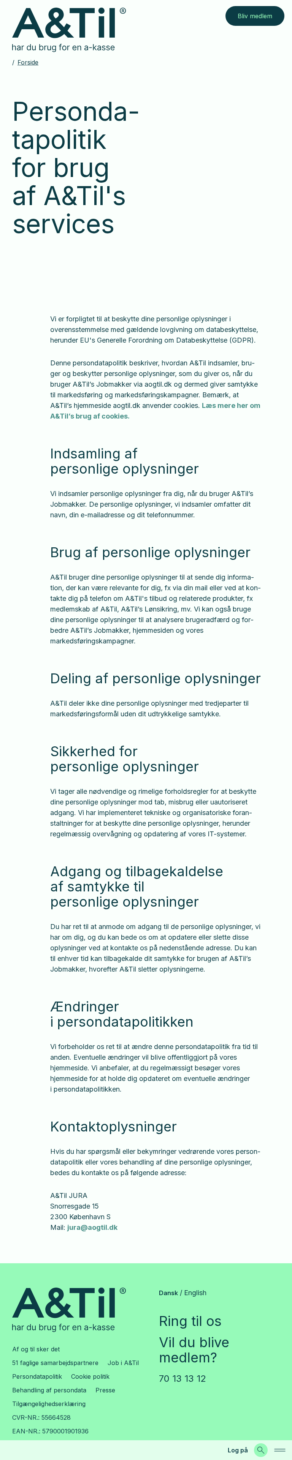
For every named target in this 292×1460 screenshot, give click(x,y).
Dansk (168, 1293)
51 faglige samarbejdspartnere (55, 1363)
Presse (105, 1390)
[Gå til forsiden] (75, 30)
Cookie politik (90, 1376)
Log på (238, 1450)
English (195, 1293)
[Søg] (261, 1450)
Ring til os (190, 1321)
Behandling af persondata (49, 1390)
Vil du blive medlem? (194, 1350)
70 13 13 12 (182, 1378)
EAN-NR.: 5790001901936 (50, 1431)
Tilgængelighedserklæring (49, 1404)
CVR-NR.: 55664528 (41, 1417)
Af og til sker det (36, 1349)
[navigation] (280, 1450)
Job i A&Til (123, 1363)
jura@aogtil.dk (92, 1227)
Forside (27, 62)
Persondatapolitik (37, 1376)
